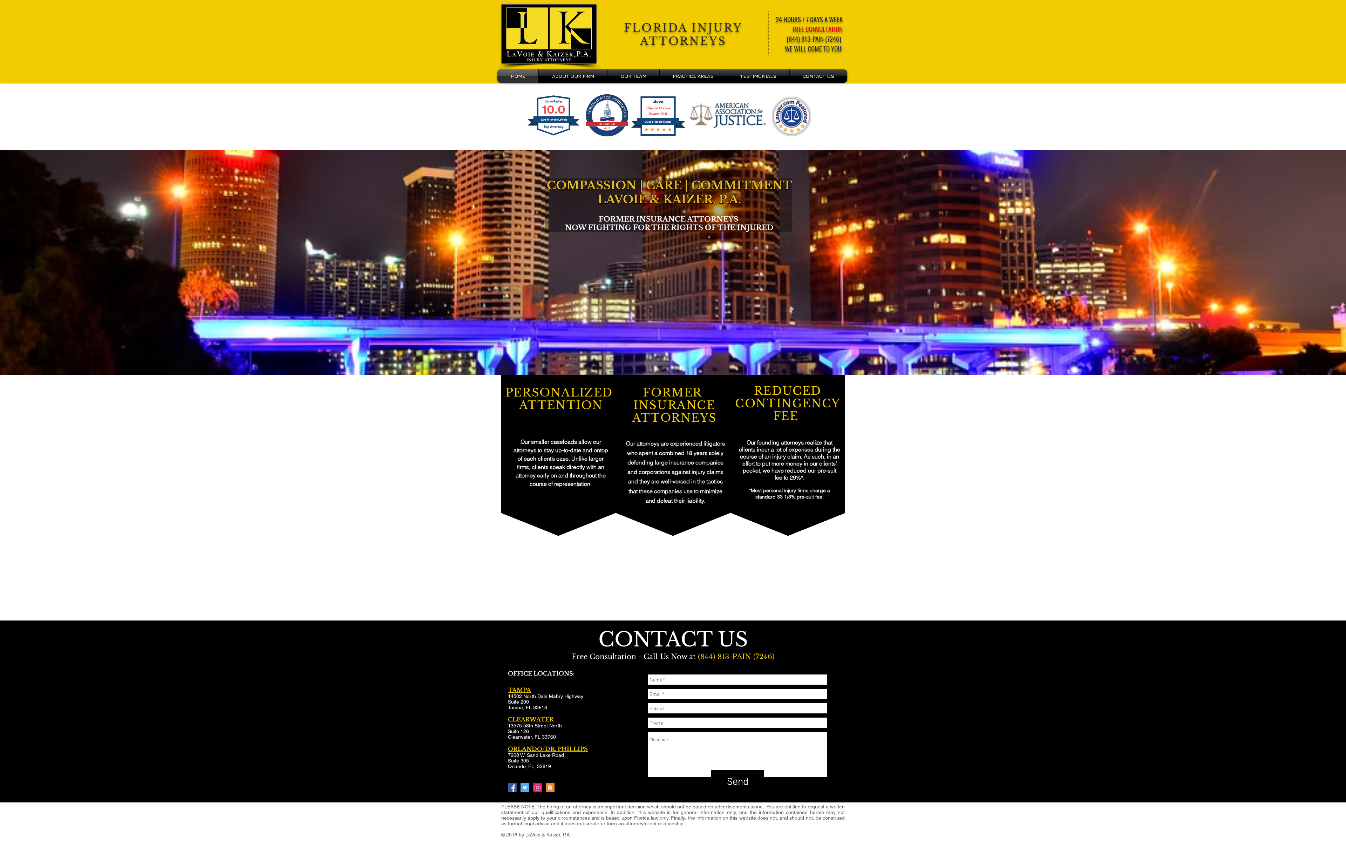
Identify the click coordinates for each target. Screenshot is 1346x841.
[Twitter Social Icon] (525, 787)
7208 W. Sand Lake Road (536, 755)
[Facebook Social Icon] (512, 787)
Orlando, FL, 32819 (529, 766)
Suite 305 (518, 761)
